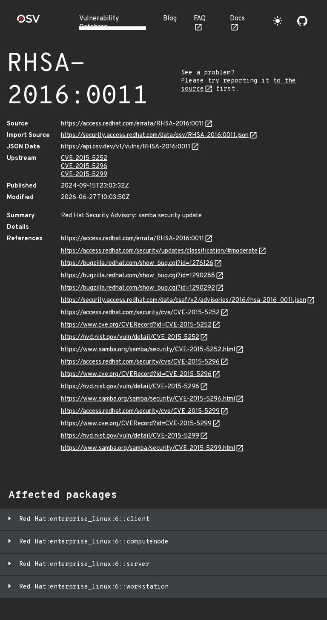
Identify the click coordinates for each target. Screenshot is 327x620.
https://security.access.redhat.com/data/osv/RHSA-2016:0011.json (155, 135)
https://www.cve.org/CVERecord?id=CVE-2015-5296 (136, 374)
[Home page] (28, 21)
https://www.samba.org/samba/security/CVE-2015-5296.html (148, 399)
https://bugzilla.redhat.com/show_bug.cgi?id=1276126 (137, 263)
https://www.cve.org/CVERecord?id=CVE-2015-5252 (136, 325)
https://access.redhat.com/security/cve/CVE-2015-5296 (140, 362)
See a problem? (208, 73)
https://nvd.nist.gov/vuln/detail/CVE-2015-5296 (130, 387)
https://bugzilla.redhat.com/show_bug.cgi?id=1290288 (138, 276)
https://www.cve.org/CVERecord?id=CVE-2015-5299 (136, 424)
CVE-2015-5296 (84, 166)
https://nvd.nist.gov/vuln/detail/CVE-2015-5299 (130, 436)
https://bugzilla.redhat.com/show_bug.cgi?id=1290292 (138, 288)
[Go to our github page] (302, 21)
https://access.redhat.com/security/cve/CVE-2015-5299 (140, 411)
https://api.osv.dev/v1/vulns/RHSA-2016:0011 (125, 147)
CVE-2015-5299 (84, 175)
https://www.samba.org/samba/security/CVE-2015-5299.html (148, 448)
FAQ (200, 18)
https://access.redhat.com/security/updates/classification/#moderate (159, 251)
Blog (170, 18)
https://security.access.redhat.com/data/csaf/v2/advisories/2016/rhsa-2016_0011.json (183, 300)
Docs (237, 18)
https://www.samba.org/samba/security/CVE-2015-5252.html (148, 350)
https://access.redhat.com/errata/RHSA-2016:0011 (132, 124)
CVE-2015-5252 (84, 158)
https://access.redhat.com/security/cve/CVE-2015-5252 (140, 313)
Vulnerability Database (99, 22)
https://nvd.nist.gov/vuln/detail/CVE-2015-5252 (130, 337)
